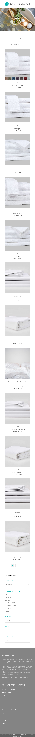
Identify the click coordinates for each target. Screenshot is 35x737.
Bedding (14, 381)
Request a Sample (7, 692)
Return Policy (5, 723)
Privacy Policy (5, 720)
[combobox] (17, 44)
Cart (3, 702)
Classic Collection (20, 381)
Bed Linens (9, 381)
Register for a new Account (9, 689)
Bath (18, 82)
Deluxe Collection (17, 296)
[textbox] (17, 620)
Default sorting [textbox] (15, 44)
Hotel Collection (17, 512)
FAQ (3, 714)
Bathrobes (8, 597)
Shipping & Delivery (7, 717)
